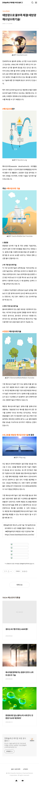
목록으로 (19, 585)
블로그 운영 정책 (15, 769)
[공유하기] (8, 571)
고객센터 (25, 769)
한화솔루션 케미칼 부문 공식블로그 (15, 739)
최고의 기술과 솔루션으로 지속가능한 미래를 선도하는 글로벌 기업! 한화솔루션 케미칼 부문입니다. (15, 745)
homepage (16, 780)
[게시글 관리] (11, 571)
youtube (22, 780)
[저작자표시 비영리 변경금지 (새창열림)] (24, 571)
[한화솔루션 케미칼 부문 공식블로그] (12, 2)
